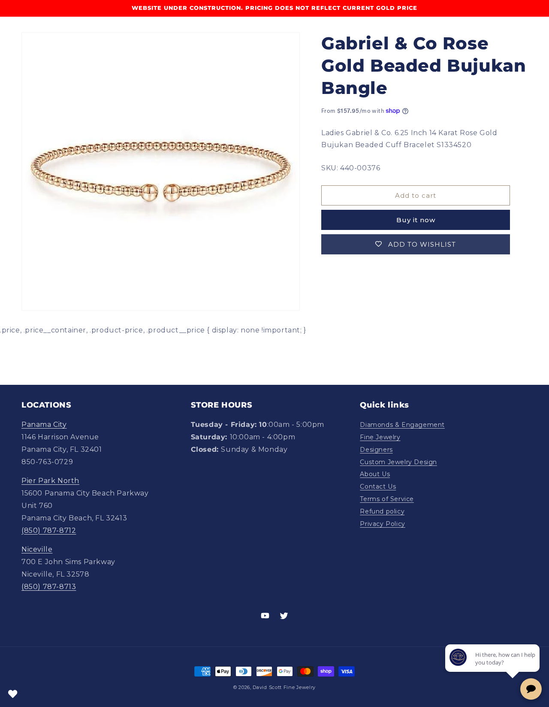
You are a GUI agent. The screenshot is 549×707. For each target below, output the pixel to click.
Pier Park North (50, 481)
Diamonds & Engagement (402, 425)
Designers (376, 449)
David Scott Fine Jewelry (284, 687)
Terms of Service (387, 499)
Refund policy (382, 511)
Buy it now (415, 220)
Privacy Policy (382, 524)
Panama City (44, 424)
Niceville (36, 549)
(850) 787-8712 (48, 530)
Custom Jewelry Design (398, 462)
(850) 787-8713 (48, 587)
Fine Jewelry (380, 437)
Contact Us (378, 486)
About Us (375, 474)
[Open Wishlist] (12, 694)
